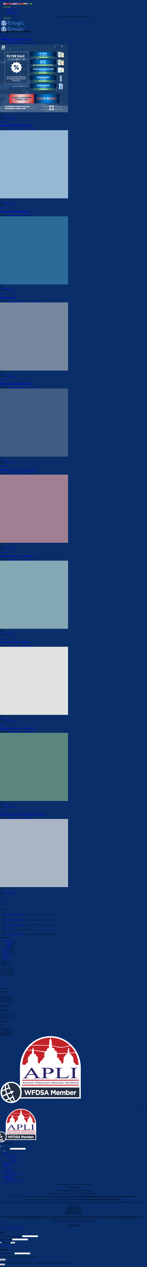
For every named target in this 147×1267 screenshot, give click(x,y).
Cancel (9, 945)
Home (5, 38)
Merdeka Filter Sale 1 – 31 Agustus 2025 (18, 470)
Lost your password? (6, 1246)
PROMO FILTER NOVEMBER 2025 (16, 125)
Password (6, 1239)
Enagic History (11, 41)
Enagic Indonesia (36, 301)
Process (9, 948)
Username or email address (11, 1236)
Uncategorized (7, 956)
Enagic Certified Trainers (14, 1175)
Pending (9, 947)
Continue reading (6, 116)
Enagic (5, 1153)
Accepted (9, 943)
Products (6, 1163)
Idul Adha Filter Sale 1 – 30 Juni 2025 (17, 728)
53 (4, 904)
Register (3, 1259)
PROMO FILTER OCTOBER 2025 (15, 212)
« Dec (1, 978)
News (6, 35)
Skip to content (4, 1)
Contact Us (10, 1158)
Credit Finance (7, 942)
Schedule (9, 1168)
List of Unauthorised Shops (15, 1181)
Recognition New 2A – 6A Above (15, 642)
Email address (7, 1253)
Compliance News (8, 940)
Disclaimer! (7, 7)
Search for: (6, 1148)
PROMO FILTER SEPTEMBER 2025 (16, 384)
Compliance (7, 1178)
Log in (12, 1242)
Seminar (5, 955)
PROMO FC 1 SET (8, 298)
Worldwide (13, 1162)
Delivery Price (7, 1165)
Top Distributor (11, 1173)
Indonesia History (15, 1157)
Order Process (7, 953)
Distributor (2, 35)
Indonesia (13, 1160)
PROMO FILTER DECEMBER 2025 (15, 39)
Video (5, 958)
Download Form (8, 1176)
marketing (33, 43)
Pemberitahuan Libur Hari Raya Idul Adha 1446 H (23, 814)
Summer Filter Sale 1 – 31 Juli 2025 (16, 556)
